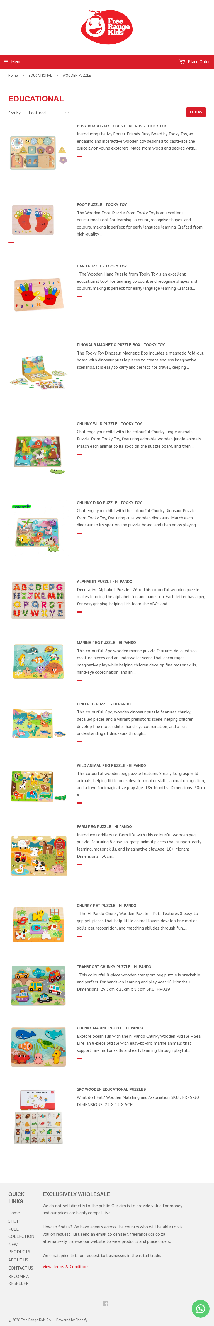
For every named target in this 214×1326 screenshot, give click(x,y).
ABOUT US (18, 1260)
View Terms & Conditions (66, 1266)
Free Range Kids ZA (36, 1320)
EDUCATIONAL (40, 75)
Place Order (198, 61)
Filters (196, 112)
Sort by (14, 112)
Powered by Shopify (71, 1320)
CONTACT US (20, 1268)
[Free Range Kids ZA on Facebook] (106, 1304)
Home (13, 75)
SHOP (14, 1221)
